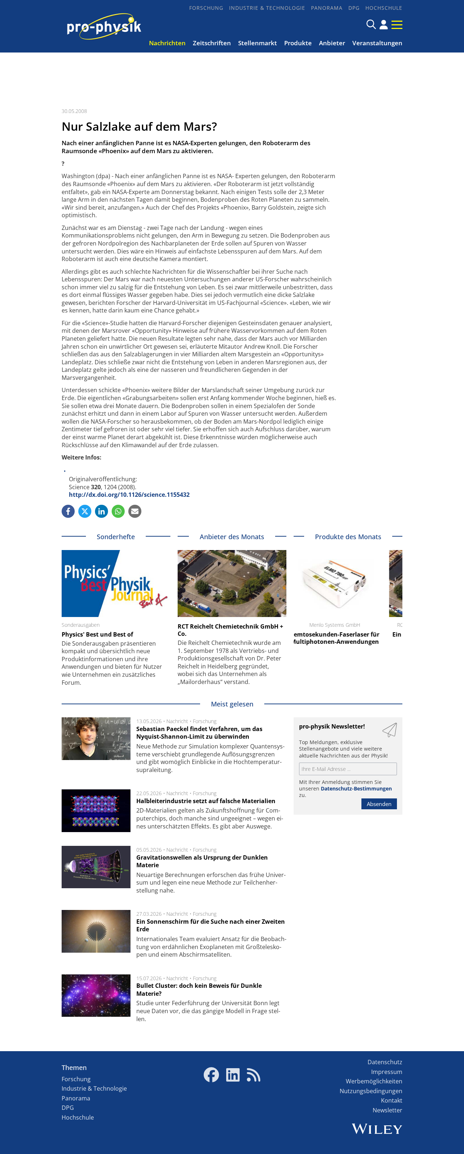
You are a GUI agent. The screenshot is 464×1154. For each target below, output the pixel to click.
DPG (354, 7)
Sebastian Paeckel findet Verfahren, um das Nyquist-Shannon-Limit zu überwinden (199, 733)
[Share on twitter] (84, 511)
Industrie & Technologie (267, 7)
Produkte (298, 43)
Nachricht (177, 721)
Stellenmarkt (257, 43)
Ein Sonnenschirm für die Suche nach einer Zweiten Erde (210, 925)
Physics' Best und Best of (97, 634)
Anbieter (332, 43)
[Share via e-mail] (134, 511)
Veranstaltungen (377, 43)
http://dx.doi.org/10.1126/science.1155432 (129, 495)
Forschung (206, 7)
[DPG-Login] (384, 24)
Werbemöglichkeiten (374, 1081)
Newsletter (387, 1110)
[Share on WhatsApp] (118, 511)
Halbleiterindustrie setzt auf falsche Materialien (206, 801)
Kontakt (391, 1100)
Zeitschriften (212, 43)
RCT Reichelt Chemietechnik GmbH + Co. (230, 630)
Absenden (379, 803)
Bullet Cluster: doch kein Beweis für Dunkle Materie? (199, 990)
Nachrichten (167, 43)
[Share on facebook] (68, 511)
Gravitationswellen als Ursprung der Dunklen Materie (202, 861)
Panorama (327, 7)
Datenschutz (385, 1062)
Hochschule (383, 7)
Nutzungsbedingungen (371, 1091)
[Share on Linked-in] (101, 511)
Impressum (386, 1072)
